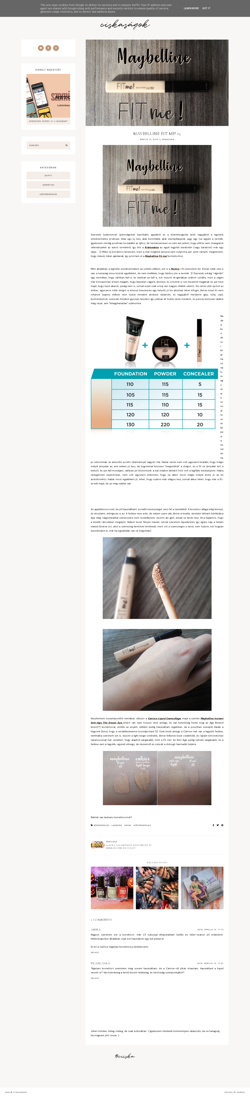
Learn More (191, 8)
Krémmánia (152, 247)
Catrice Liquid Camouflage (164, 718)
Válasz (95, 952)
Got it (206, 8)
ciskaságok (125, 24)
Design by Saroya (234, 1092)
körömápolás (102, 825)
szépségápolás (142, 825)
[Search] (66, 145)
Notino (175, 268)
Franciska (100, 963)
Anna (96, 929)
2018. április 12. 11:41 (210, 963)
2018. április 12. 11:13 (210, 929)
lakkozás (117, 825)
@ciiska (125, 1056)
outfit (48, 175)
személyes (48, 184)
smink (127, 825)
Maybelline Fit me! (156, 256)
